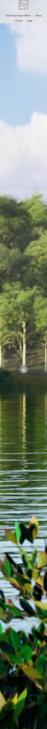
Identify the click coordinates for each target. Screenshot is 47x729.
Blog (29, 20)
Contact (19, 20)
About (39, 15)
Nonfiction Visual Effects (18, 15)
